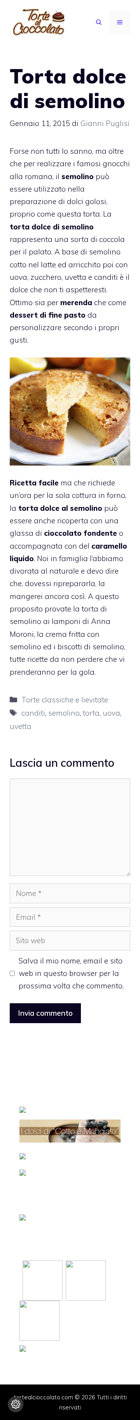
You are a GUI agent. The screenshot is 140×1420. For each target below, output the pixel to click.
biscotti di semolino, (91, 646)
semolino (64, 713)
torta (91, 713)
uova (111, 713)
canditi (33, 713)
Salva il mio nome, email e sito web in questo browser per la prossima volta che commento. (71, 973)
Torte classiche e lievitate (64, 699)
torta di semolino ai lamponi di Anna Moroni (60, 621)
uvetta (21, 726)
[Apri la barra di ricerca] (98, 22)
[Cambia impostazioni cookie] (15, 1404)
